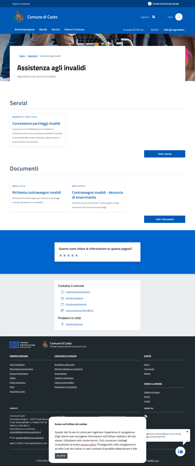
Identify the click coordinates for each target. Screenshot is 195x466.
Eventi (147, 396)
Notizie (147, 373)
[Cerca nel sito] (179, 17)
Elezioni (155, 29)
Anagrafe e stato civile (24, 116)
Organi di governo (17, 382)
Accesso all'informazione (135, 29)
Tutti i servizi (165, 154)
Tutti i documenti (165, 219)
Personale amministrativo (21, 369)
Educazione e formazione (66, 387)
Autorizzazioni (61, 373)
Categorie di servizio (66, 356)
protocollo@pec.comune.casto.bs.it (25, 432)
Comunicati (149, 369)
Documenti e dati (17, 391)
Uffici (12, 387)
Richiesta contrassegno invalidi (36, 192)
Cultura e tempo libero (64, 382)
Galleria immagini (152, 392)
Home (22, 56)
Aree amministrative (19, 373)
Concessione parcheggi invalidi (36, 123)
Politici (13, 378)
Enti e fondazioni (17, 364)
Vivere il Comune (153, 383)
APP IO (165, 433)
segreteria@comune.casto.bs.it (30, 437)
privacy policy (88, 444)
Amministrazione (19, 356)
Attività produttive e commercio (69, 369)
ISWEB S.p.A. (153, 460)
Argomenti (32, 56)
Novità (147, 356)
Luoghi (147, 401)
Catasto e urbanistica (64, 378)
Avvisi (146, 364)
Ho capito (61, 455)
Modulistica (18, 186)
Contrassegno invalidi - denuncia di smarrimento (97, 195)
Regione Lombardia (21, 3)
